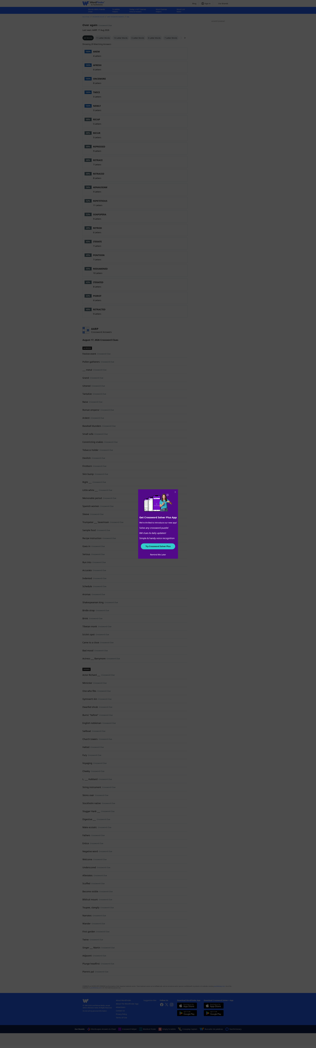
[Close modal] (175, 492)
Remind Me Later (158, 554)
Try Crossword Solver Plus (158, 546)
